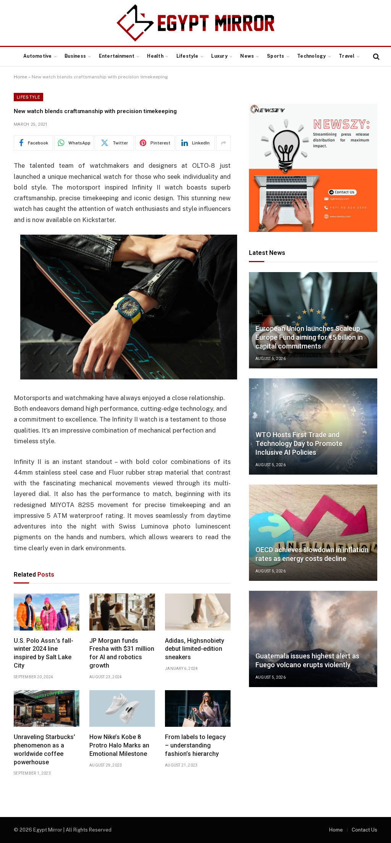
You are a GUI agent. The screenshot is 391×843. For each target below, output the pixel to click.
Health (155, 56)
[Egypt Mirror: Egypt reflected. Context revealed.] (195, 23)
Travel (346, 56)
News (247, 56)
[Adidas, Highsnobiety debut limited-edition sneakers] (198, 612)
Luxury (219, 56)
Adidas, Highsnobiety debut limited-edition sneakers (194, 649)
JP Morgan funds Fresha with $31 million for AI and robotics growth (121, 653)
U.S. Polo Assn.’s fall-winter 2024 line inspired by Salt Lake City (43, 653)
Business (75, 56)
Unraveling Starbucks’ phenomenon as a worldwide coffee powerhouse (44, 749)
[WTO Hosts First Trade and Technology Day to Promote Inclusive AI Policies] (313, 426)
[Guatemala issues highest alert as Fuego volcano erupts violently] (313, 639)
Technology (311, 56)
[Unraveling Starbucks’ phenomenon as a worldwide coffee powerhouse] (46, 708)
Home (20, 76)
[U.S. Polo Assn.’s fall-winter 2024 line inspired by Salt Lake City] (46, 612)
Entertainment (116, 56)
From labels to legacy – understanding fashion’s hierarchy (195, 745)
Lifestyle (187, 56)
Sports (275, 56)
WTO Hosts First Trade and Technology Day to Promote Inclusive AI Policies (299, 443)
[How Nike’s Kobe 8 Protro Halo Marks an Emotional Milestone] (122, 708)
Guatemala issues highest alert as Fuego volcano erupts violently (307, 660)
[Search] (376, 56)
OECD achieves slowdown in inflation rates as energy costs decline (311, 554)
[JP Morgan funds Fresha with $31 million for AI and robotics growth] (122, 612)
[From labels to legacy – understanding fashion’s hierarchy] (198, 708)
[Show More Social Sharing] (223, 143)
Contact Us (364, 830)
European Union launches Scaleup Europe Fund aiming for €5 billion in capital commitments (309, 337)
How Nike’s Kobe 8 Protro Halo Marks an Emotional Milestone (119, 745)
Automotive (37, 56)
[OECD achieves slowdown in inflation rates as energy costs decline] (313, 533)
